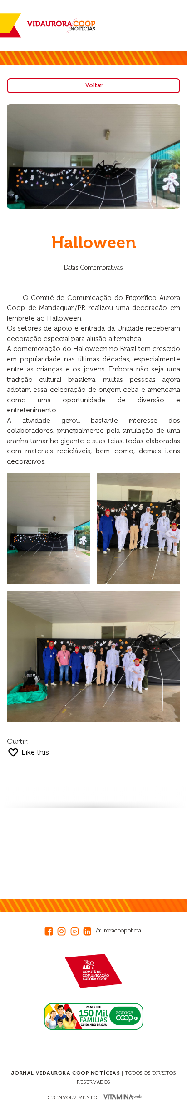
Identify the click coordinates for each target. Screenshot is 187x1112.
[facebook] (50, 930)
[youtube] (76, 930)
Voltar (94, 85)
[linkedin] (89, 930)
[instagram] (63, 930)
